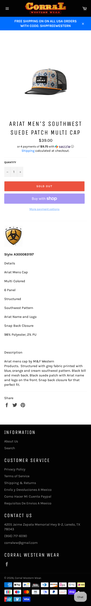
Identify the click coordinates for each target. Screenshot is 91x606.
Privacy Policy (14, 469)
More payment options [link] (44, 209)
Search (9, 448)
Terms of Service (16, 476)
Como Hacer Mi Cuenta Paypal (27, 496)
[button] (45, 147)
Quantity (10, 162)
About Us (11, 441)
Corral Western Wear (28, 577)
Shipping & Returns (20, 483)
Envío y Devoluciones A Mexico (28, 490)
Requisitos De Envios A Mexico (27, 503)
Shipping (28, 151)
